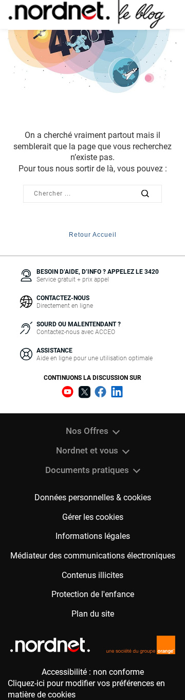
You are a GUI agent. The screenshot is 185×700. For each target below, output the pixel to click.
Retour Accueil (93, 234)
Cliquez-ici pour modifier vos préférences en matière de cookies (86, 688)
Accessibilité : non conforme (93, 672)
